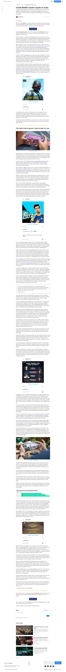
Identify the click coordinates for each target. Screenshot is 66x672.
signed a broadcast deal (27, 70)
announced (27, 55)
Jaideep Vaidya (20, 16)
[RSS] (53, 666)
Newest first (46, 610)
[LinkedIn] (48, 666)
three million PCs (40, 415)
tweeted (25, 57)
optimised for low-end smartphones (24, 170)
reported (25, 297)
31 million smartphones (28, 418)
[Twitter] (45, 666)
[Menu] (62, 1)
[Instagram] (51, 666)
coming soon (31, 515)
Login (52, 1)
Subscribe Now (57, 1)
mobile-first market (26, 167)
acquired (25, 242)
